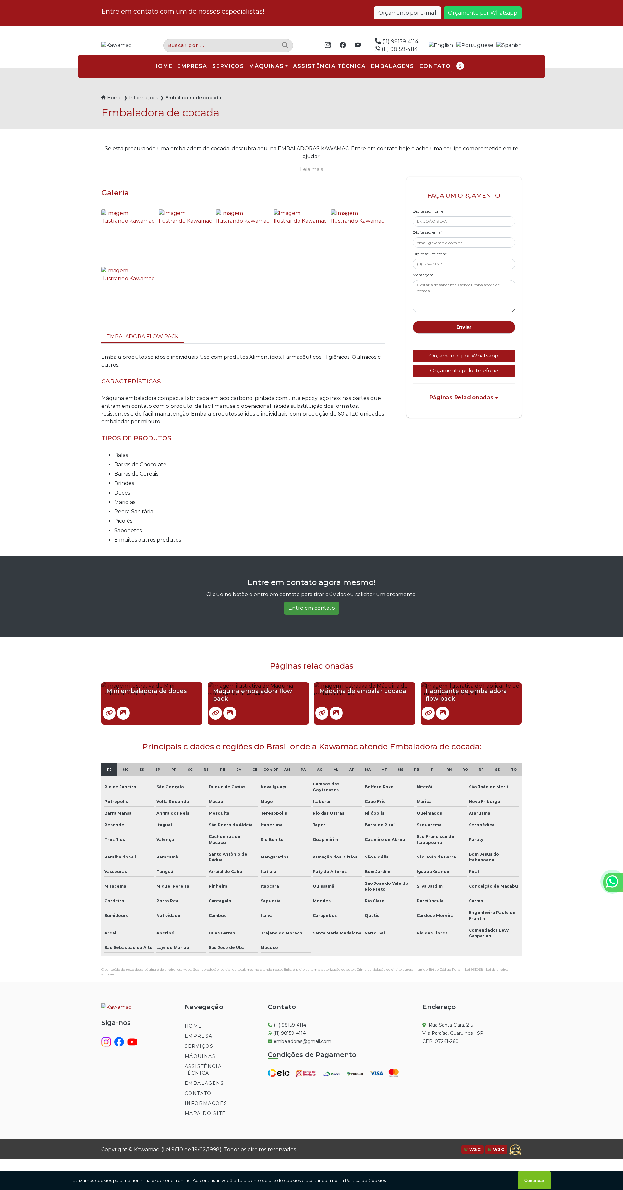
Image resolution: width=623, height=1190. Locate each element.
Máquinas (266, 66)
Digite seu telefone (430, 253)
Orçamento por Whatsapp (482, 13)
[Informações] (460, 66)
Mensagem (423, 274)
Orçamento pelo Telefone (464, 371)
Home (114, 98)
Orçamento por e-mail (407, 13)
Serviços (199, 1046)
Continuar (534, 1180)
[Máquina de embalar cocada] (321, 713)
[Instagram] (330, 45)
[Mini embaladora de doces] (109, 713)
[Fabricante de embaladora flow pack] (428, 713)
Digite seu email (428, 232)
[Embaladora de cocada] (128, 236)
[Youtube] (359, 45)
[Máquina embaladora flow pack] (215, 713)
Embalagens (204, 1083)
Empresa (199, 1036)
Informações (143, 98)
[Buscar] (285, 46)
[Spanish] (509, 46)
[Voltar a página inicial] (116, 45)
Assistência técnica (203, 1069)
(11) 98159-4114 (399, 41)
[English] (441, 46)
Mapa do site (205, 1113)
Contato (198, 1093)
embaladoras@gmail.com (301, 1041)
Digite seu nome (428, 211)
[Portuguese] (474, 46)
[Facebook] (344, 45)
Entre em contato (311, 608)
